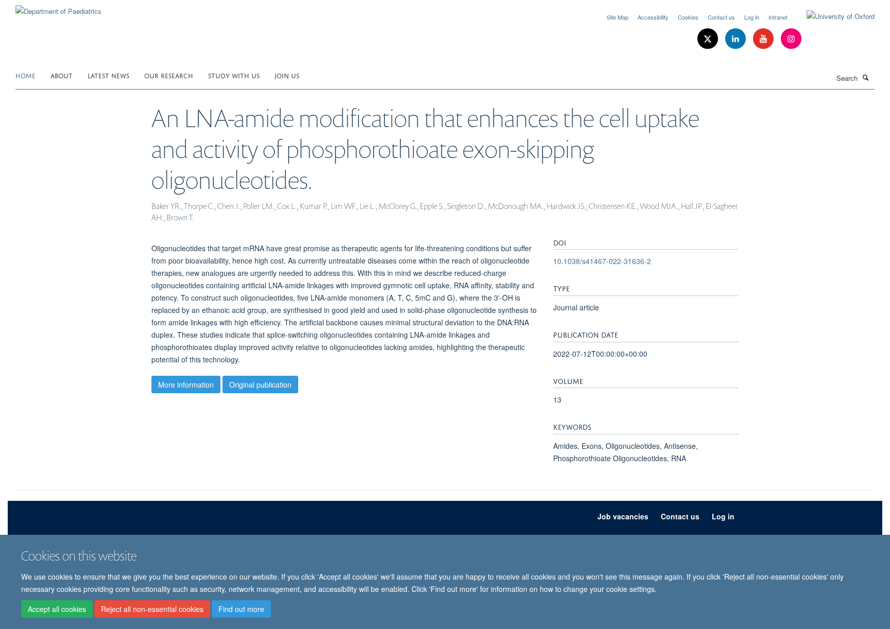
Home (25, 75)
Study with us (234, 75)
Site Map (617, 17)
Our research (168, 75)
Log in (751, 17)
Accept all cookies (57, 609)
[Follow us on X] (708, 39)
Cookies (688, 17)
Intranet (778, 17)
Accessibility (653, 17)
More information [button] (186, 384)
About (61, 75)
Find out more (241, 609)
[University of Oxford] (833, 16)
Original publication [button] (260, 384)
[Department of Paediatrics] (58, 7)
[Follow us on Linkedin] (736, 39)
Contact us (721, 17)
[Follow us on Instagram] (791, 39)
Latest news (108, 75)
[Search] (865, 77)
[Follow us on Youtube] (764, 39)
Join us (287, 75)
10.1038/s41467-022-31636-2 (602, 261)
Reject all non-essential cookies (152, 609)
